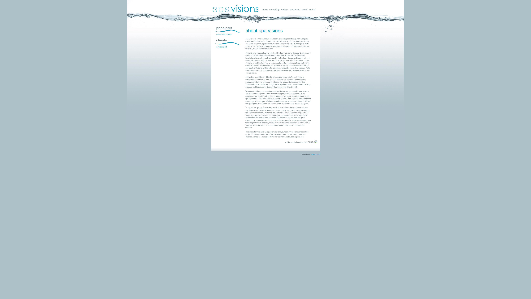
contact (312, 9)
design (284, 9)
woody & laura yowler (224, 35)
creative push (315, 154)
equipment (295, 9)
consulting (274, 9)
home (265, 9)
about (304, 9)
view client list (221, 47)
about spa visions (264, 30)
